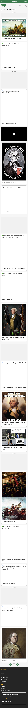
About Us (3, 688)
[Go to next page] (17, 664)
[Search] (3, 1)
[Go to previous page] (10, 664)
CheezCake (3, 681)
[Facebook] (23, 6)
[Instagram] (20, 6)
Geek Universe (4, 679)
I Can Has (3, 672)
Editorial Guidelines (5, 690)
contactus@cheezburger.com (8, 698)
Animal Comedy (4, 677)
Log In (25, 1)
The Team (3, 686)
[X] (26, 6)
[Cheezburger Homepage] (14, 702)
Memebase (14, 1)
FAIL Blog (3, 673)
